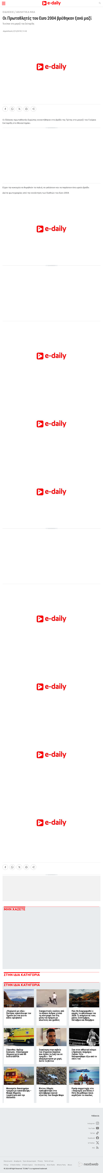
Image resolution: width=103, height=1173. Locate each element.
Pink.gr (6, 1165)
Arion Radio (51, 1165)
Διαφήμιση (17, 1161)
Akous (70, 1165)
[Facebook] (5, 109)
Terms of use (48, 1161)
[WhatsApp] (12, 109)
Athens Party (61, 1165)
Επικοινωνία (8, 1161)
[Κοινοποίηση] (33, 109)
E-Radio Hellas (15, 1165)
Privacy (40, 1161)
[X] (19, 109)
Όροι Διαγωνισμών (29, 1161)
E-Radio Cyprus (27, 1165)
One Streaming (40, 1165)
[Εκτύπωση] (26, 109)
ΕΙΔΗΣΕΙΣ (8, 11)
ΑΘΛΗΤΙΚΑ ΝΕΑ (25, 11)
